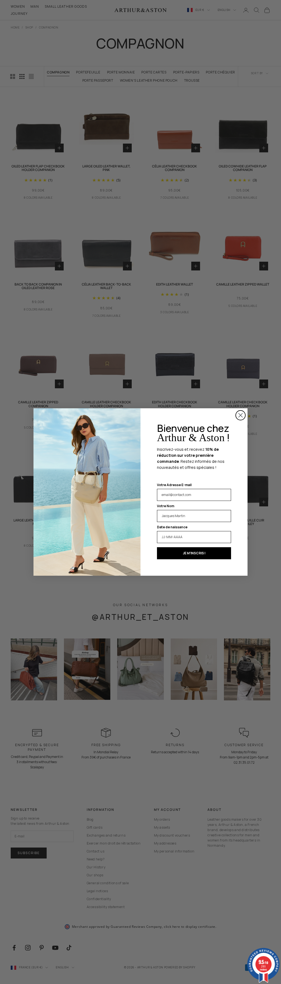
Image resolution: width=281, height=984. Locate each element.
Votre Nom (165, 506)
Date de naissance (172, 527)
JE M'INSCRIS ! (194, 553)
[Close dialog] (240, 415)
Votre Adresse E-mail (174, 485)
